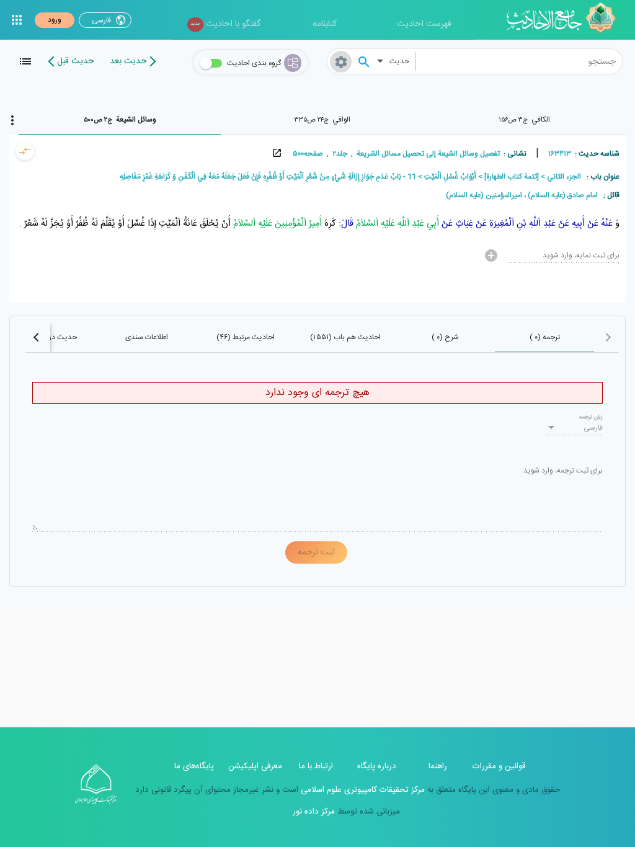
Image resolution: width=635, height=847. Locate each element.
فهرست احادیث (424, 24)
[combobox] (519, 61)
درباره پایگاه (376, 766)
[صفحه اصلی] (565, 20)
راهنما (438, 766)
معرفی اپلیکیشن (255, 766)
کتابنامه (325, 24)
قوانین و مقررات (499, 766)
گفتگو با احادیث (225, 24)
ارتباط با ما (316, 766)
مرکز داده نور (314, 811)
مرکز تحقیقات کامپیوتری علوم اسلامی (361, 790)
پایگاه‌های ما (194, 766)
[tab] (525, 120)
